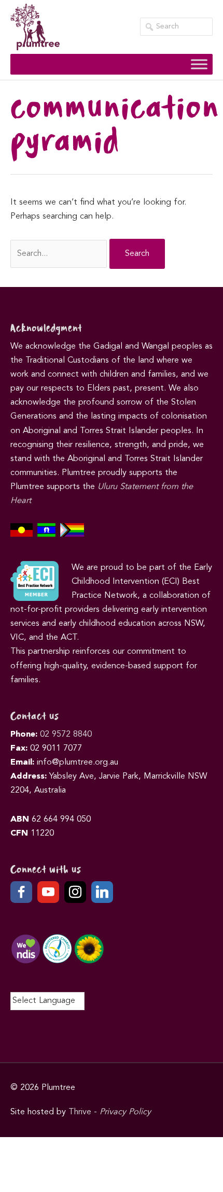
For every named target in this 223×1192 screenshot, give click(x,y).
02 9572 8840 (66, 734)
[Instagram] (75, 892)
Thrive (79, 1112)
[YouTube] (48, 892)
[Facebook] (21, 892)
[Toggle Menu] (199, 64)
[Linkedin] (102, 892)
